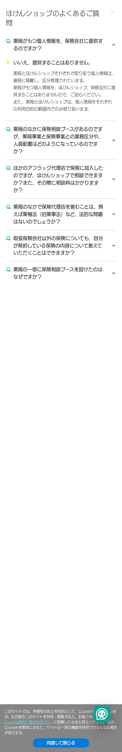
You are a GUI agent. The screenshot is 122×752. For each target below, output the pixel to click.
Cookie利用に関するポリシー (29, 722)
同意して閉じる (61, 743)
